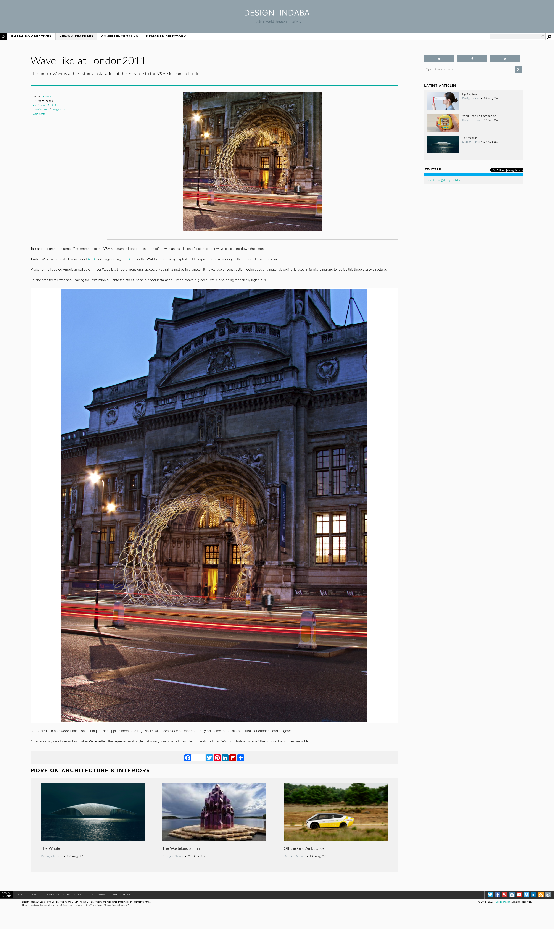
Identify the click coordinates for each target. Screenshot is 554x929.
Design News (58, 109)
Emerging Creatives (31, 36)
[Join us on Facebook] (472, 58)
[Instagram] (512, 894)
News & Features (76, 36)
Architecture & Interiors (46, 105)
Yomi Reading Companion (479, 116)
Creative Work (41, 109)
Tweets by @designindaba (443, 180)
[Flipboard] (232, 757)
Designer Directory (166, 36)
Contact (35, 894)
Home (3, 36)
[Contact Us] (548, 894)
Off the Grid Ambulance (304, 848)
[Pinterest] (217, 757)
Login (89, 894)
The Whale (50, 848)
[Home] (277, 14)
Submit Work (72, 894)
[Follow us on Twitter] (439, 58)
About (20, 894)
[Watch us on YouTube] (519, 894)
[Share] (240, 757)
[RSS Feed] (541, 894)
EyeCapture (470, 94)
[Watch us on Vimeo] (526, 894)
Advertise (52, 894)
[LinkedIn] (225, 757)
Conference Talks (119, 36)
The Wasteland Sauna (181, 848)
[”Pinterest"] (505, 58)
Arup (131, 259)
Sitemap (103, 894)
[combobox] (517, 36)
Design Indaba (502, 901)
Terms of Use (122, 894)
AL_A (92, 259)
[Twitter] (209, 757)
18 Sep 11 (47, 96)
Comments (39, 114)
